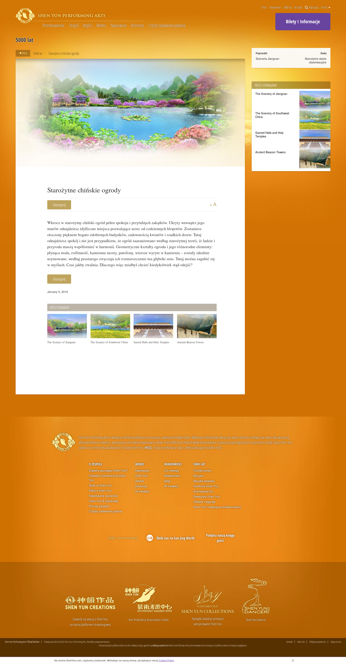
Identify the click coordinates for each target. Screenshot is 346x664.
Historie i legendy (204, 502)
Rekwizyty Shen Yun (206, 496)
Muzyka (198, 475)
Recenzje (137, 25)
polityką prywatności (159, 645)
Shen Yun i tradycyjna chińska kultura (217, 507)
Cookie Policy (166, 660)
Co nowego (171, 470)
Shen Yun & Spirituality (103, 501)
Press (264, 7)
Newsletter (275, 7)
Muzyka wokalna (204, 481)
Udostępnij (59, 204)
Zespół (73, 25)
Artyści (87, 25)
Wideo (101, 25)
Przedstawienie (53, 25)
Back (24, 53)
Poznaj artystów (99, 506)
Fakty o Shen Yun (100, 490)
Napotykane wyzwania (103, 495)
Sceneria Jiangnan (267, 59)
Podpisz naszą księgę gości (220, 538)
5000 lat (288, 7)
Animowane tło (203, 491)
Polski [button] (324, 7)
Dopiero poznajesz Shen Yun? (108, 470)
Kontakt (298, 7)
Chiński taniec (202, 470)
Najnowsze (119, 25)
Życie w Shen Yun (100, 485)
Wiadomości (173, 464)
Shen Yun (141, 475)
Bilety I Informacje (303, 21)
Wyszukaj (313, 7)
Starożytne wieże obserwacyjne (315, 60)
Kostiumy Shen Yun (206, 486)
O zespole (95, 464)
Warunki (301, 642)
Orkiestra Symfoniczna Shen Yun (107, 477)
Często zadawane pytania (167, 25)
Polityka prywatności (317, 642)
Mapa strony (336, 642)
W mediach (142, 491)
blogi (167, 481)
